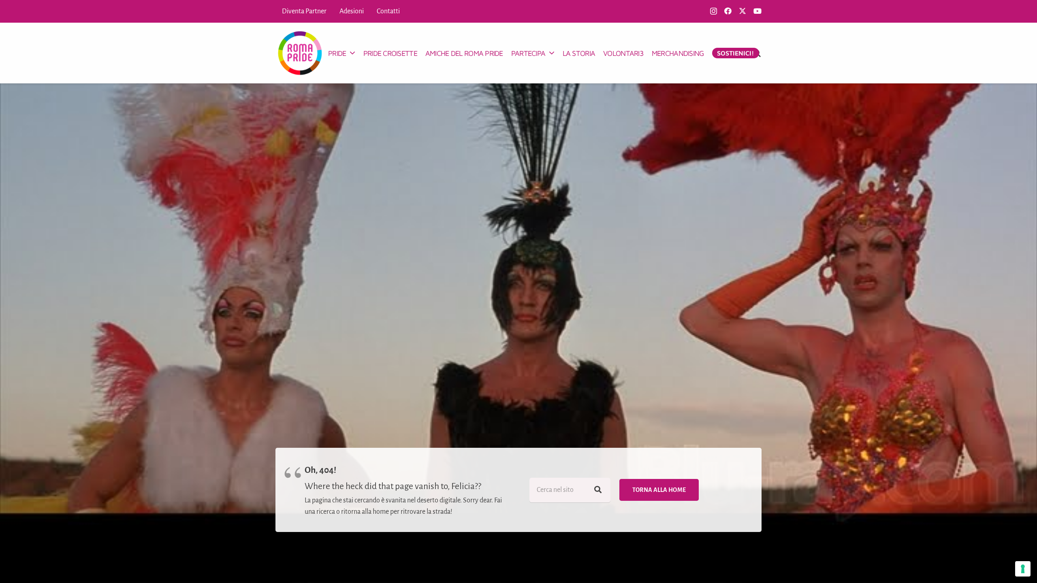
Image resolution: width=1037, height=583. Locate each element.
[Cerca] (598, 490)
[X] (742, 11)
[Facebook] (728, 11)
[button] (352, 53)
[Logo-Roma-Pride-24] (299, 53)
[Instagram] (713, 11)
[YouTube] (757, 11)
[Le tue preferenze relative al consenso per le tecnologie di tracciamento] (1023, 569)
